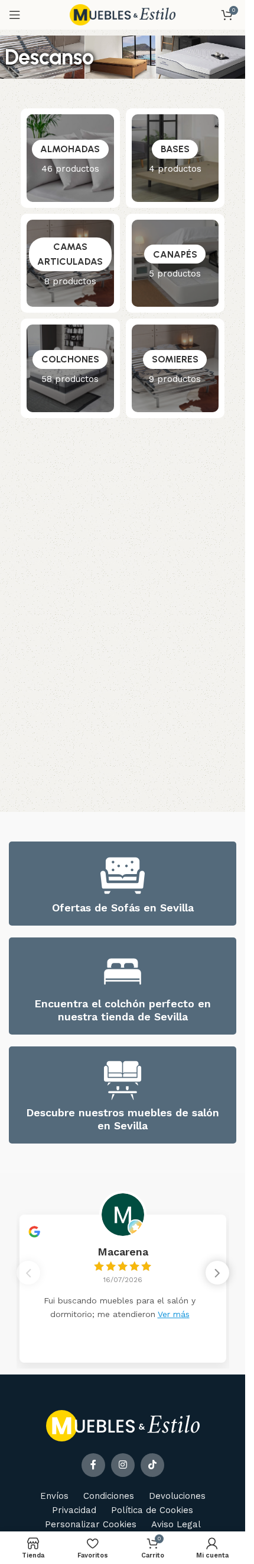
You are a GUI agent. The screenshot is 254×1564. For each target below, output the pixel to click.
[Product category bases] (175, 158)
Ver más (174, 1314)
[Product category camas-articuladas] (70, 263)
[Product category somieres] (175, 368)
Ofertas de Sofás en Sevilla (123, 907)
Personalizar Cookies (90, 1524)
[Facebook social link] (93, 1465)
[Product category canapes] (175, 263)
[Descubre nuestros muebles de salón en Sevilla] (122, 1080)
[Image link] (123, 1425)
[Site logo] (123, 14)
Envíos (54, 1496)
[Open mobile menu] (15, 15)
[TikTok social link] (152, 1465)
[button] (217, 1272)
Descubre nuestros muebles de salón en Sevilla (122, 1119)
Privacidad (74, 1510)
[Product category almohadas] (70, 158)
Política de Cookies (152, 1510)
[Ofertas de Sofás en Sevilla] (122, 875)
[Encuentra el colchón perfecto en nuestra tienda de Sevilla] (122, 971)
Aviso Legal (176, 1524)
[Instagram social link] (123, 1465)
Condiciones (108, 1496)
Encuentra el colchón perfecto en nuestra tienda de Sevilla (122, 1010)
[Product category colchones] (70, 368)
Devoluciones (177, 1496)
